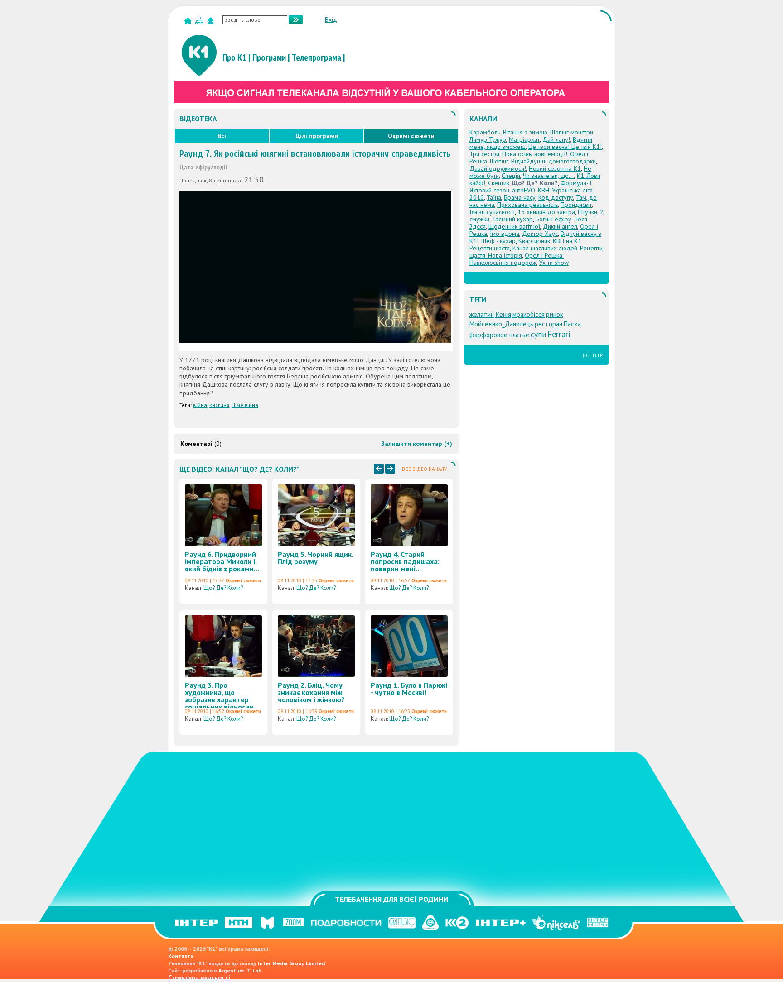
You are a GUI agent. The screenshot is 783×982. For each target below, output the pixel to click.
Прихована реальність (527, 205)
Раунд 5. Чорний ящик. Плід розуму (315, 558)
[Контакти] (212, 22)
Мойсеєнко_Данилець (501, 324)
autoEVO (523, 190)
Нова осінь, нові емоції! (534, 154)
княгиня (219, 405)
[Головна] (189, 22)
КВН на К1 (567, 241)
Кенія (503, 314)
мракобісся (528, 314)
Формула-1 (576, 183)
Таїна (494, 197)
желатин (481, 314)
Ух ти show (554, 263)
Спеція (511, 176)
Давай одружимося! (497, 168)
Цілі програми (316, 136)
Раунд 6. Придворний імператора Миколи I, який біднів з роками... (222, 561)
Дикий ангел (560, 226)
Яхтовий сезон (489, 190)
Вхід (331, 19)
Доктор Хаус (540, 234)
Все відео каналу (424, 469)
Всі (222, 136)
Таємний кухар (512, 219)
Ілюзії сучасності (492, 212)
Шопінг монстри (571, 132)
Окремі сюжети (411, 136)
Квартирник (534, 241)
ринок (554, 314)
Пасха (572, 324)
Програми (269, 57)
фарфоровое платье (499, 335)
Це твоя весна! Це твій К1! (565, 147)
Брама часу (520, 197)
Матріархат (524, 139)
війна (200, 405)
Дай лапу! (556, 139)
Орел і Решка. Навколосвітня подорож (516, 259)
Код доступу (555, 197)
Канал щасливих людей (544, 248)
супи (538, 334)
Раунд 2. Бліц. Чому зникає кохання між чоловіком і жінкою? (311, 692)
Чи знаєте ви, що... (548, 176)
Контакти (180, 956)
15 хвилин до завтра (546, 212)
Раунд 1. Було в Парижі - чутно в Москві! (409, 688)
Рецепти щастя (489, 248)
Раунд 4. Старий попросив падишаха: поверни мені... (405, 561)
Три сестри (484, 154)
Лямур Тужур (487, 139)
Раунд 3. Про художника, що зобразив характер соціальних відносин (219, 695)
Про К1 (234, 57)
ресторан (548, 324)
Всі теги (593, 355)
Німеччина (245, 405)
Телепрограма (316, 57)
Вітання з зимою (525, 132)
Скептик (498, 183)
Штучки (587, 212)
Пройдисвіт (576, 205)
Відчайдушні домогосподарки (553, 161)
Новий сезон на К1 (555, 168)
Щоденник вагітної (514, 226)
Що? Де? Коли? (223, 588)
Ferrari (558, 334)
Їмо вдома (504, 234)
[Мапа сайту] (200, 22)
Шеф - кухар (498, 241)
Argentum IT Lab (239, 970)
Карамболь (484, 132)
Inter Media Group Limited (291, 963)
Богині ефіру (553, 219)
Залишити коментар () (416, 444)
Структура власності (199, 977)
